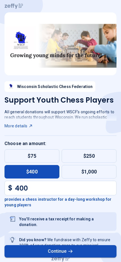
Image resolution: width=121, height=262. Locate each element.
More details (16, 126)
